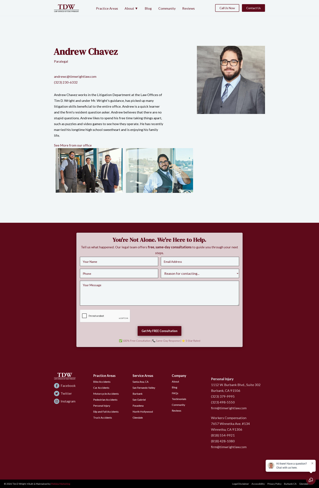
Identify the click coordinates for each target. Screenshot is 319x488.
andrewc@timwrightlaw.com (75, 76)
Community (167, 8)
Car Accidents (101, 387)
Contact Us (253, 8)
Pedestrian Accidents (105, 399)
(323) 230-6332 (66, 82)
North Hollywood (143, 411)
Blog (148, 8)
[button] (131, 8)
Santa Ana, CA (141, 381)
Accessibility (258, 483)
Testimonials (179, 398)
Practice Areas (107, 8)
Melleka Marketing (60, 483)
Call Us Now (227, 8)
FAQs (175, 393)
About (175, 381)
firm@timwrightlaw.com (229, 408)
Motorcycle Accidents (106, 393)
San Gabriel (139, 399)
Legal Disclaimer (240, 483)
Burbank (138, 393)
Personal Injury (101, 405)
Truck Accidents (102, 417)
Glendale (138, 417)
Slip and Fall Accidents (106, 411)
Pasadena (138, 405)
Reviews (188, 8)
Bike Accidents (101, 381)
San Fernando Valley (144, 387)
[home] (66, 7)
